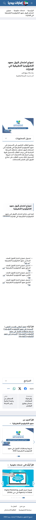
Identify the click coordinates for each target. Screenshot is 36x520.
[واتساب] (14, 388)
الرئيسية (31, 10)
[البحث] (4, 3)
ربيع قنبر (25, 73)
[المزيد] (8, 388)
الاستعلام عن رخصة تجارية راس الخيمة (9, 400)
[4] (4, 216)
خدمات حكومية (19, 10)
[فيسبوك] (25, 388)
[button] (19, 456)
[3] (5, 216)
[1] (9, 216)
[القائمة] (32, 3)
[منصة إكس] (19, 388)
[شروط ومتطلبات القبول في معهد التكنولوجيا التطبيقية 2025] (18, 441)
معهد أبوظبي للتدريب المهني (15, 327)
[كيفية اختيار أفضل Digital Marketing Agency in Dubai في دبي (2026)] (18, 482)
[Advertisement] (18, 40)
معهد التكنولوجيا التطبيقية (23, 423)
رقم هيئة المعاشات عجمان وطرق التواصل (27, 402)
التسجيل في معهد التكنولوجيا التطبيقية (18, 329)
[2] (7, 216)
